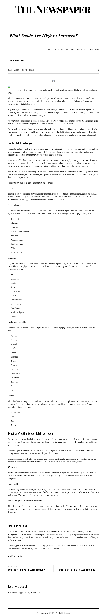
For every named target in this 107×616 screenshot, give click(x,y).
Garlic (13, 348)
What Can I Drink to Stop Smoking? (78, 569)
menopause (22, 475)
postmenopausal (46, 495)
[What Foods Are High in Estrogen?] (53, 80)
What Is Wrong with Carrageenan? (26, 569)
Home (50, 50)
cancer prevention (34, 500)
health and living (62, 50)
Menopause (13, 467)
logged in (22, 592)
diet (30, 149)
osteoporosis (83, 492)
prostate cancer (14, 509)
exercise (25, 545)
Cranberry (15, 377)
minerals (48, 492)
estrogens (68, 509)
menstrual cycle (23, 442)
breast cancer (73, 506)
